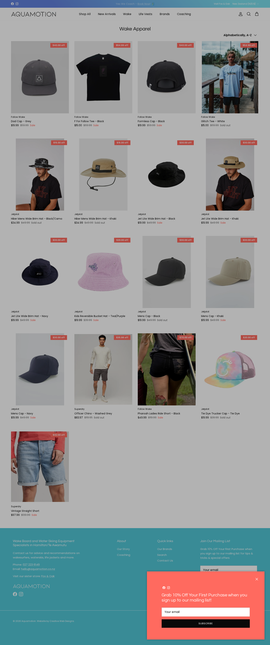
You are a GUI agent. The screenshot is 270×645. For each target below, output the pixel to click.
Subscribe (206, 623)
